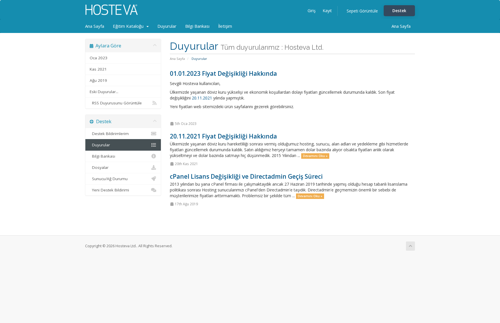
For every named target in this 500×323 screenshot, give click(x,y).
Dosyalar (99, 167)
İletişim (225, 26)
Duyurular (167, 26)
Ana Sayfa (94, 26)
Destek (399, 10)
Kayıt (327, 10)
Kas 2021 (98, 69)
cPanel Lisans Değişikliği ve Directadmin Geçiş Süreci (246, 176)
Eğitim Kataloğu (129, 26)
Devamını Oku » (315, 156)
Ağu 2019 (98, 80)
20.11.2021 (202, 98)
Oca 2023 (98, 57)
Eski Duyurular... (104, 91)
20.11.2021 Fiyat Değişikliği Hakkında (223, 136)
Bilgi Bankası (197, 26)
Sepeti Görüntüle (362, 11)
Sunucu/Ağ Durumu (109, 178)
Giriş (312, 10)
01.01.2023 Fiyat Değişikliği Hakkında (223, 73)
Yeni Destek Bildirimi (109, 190)
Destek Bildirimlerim (109, 133)
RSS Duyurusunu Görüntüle (116, 103)
